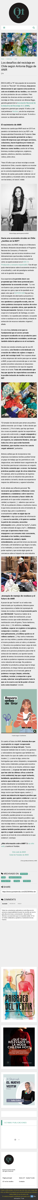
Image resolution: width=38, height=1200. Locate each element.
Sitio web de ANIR (19, 852)
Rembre (15, 111)
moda (15, 59)
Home (2, 59)
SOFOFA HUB (19, 293)
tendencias (9, 59)
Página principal (7, 1178)
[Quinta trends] (19, 23)
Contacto (22, 1181)
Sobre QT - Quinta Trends (27, 1178)
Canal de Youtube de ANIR (19, 855)
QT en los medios (8, 1181)
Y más (22, 1198)
